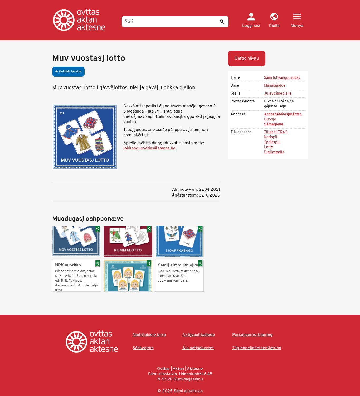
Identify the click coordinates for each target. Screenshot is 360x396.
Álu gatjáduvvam (198, 348)
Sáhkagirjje (143, 348)
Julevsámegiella (277, 93)
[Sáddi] (222, 22)
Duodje (270, 119)
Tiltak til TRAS (275, 132)
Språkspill (272, 142)
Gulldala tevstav (68, 72)
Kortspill (271, 137)
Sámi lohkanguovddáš (282, 77)
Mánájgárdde (274, 85)
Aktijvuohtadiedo (198, 335)
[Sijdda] (84, 19)
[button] (274, 21)
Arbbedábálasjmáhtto (283, 114)
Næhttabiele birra (149, 335)
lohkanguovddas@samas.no (149, 148)
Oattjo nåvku (247, 58)
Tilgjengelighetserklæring (256, 348)
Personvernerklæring (252, 335)
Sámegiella (273, 124)
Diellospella (274, 152)
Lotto (268, 147)
